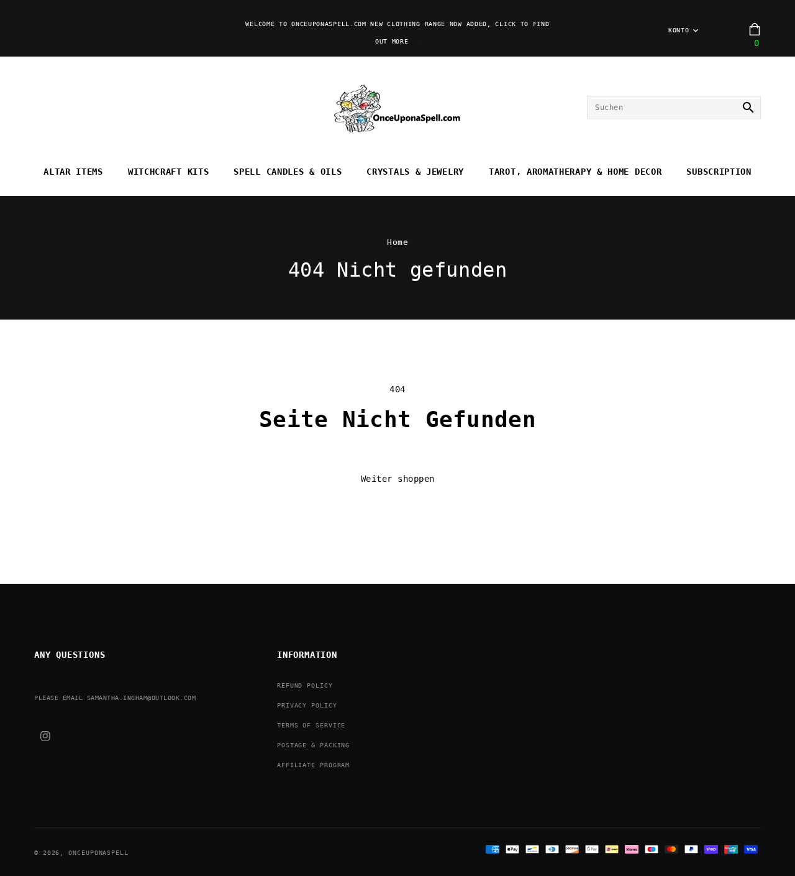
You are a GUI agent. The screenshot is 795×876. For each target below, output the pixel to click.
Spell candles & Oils (288, 172)
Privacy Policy (307, 705)
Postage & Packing (313, 745)
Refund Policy (305, 685)
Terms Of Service (311, 725)
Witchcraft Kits (168, 172)
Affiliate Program (313, 765)
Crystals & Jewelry (415, 172)
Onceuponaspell (98, 852)
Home (397, 242)
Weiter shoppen (398, 479)
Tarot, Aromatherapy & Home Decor (575, 172)
